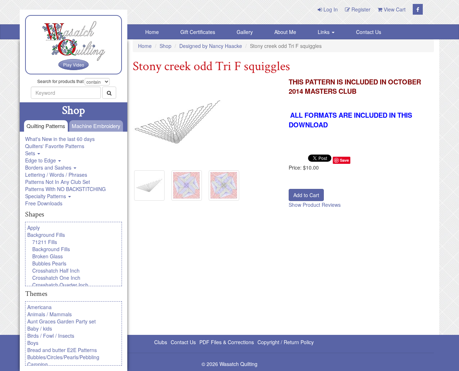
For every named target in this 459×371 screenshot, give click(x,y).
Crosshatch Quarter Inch (60, 284)
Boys (32, 342)
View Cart (394, 9)
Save (344, 160)
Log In (330, 9)
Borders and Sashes (49, 167)
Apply (33, 227)
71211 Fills (44, 241)
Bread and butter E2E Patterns (62, 349)
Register (360, 9)
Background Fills (46, 234)
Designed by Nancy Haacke (210, 45)
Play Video (73, 65)
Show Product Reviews (315, 204)
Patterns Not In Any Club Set (57, 181)
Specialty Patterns (46, 196)
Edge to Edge (41, 160)
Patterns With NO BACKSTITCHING (65, 188)
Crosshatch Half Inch (56, 270)
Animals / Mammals (49, 314)
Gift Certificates (197, 31)
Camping (37, 364)
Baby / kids (39, 328)
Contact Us (368, 31)
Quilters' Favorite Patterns (54, 146)
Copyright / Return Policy (285, 342)
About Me (285, 31)
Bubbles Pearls (49, 263)
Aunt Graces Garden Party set (61, 321)
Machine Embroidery (96, 126)
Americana (39, 307)
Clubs (160, 342)
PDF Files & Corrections (226, 342)
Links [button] (324, 31)
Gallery (245, 31)
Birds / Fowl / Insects (50, 335)
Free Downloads (43, 203)
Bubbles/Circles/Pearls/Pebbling (63, 357)
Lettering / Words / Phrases (56, 174)
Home (152, 31)
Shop (165, 45)
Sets (31, 153)
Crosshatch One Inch (56, 277)
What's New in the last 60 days (60, 138)
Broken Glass (47, 256)
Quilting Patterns (46, 126)
